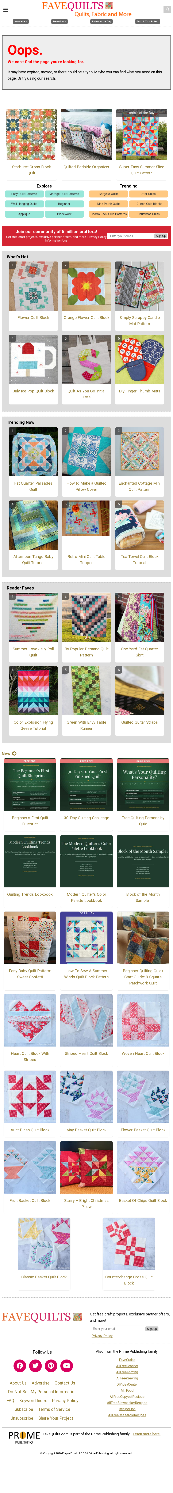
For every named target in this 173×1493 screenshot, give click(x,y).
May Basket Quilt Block (86, 1129)
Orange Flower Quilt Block (86, 317)
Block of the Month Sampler (143, 897)
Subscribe (24, 1409)
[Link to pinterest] (51, 1366)
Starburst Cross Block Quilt (31, 169)
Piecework (64, 214)
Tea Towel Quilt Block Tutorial (139, 559)
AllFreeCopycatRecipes (127, 1397)
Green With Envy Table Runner (86, 725)
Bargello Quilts (109, 194)
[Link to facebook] (20, 1366)
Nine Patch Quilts (108, 204)
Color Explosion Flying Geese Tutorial (33, 725)
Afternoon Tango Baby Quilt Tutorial (33, 559)
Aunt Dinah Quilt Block (30, 1129)
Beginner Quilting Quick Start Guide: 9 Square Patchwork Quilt (143, 977)
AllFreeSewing (127, 1378)
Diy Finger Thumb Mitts (139, 391)
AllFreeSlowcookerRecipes (127, 1403)
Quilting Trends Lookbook (30, 894)
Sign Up (161, 236)
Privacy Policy (97, 237)
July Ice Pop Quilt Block (33, 391)
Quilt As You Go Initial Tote (86, 394)
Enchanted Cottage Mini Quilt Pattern (140, 486)
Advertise (41, 1383)
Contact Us (65, 1383)
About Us (18, 1383)
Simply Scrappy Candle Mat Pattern (139, 320)
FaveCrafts (127, 1360)
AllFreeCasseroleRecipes (127, 1415)
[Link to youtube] (66, 1366)
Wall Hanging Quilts (24, 204)
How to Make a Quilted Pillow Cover (86, 486)
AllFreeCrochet (127, 1366)
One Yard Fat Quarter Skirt (139, 652)
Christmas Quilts (149, 214)
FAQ (10, 1400)
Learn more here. (147, 1434)
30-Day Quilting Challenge (86, 817)
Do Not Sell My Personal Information (42, 1391)
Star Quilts (149, 194)
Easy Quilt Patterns (24, 194)
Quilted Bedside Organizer (86, 166)
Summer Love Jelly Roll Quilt (33, 652)
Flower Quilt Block (33, 317)
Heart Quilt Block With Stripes (30, 1056)
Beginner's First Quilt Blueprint (30, 820)
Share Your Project (55, 1418)
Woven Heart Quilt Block (143, 1053)
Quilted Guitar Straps (139, 722)
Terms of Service (54, 1409)
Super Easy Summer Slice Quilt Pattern (141, 169)
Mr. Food (127, 1391)
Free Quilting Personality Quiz (143, 820)
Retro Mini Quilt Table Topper (86, 559)
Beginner (64, 204)
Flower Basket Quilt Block (143, 1129)
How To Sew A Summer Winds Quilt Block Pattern (86, 973)
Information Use (56, 240)
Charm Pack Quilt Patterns (109, 214)
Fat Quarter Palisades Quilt (33, 486)
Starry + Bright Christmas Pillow (86, 1203)
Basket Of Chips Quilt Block (143, 1200)
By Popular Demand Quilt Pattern (86, 652)
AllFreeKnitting (127, 1372)
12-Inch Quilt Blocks (148, 204)
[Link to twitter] (35, 1366)
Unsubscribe (22, 1418)
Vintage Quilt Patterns (64, 194)
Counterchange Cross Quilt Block (129, 1280)
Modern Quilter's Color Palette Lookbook (86, 897)
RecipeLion (127, 1409)
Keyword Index (33, 1400)
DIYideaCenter (127, 1384)
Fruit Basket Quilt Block (29, 1200)
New (6, 753)
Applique (24, 214)
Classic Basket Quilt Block (44, 1277)
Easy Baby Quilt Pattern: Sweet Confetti (30, 973)
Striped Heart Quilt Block (86, 1053)
